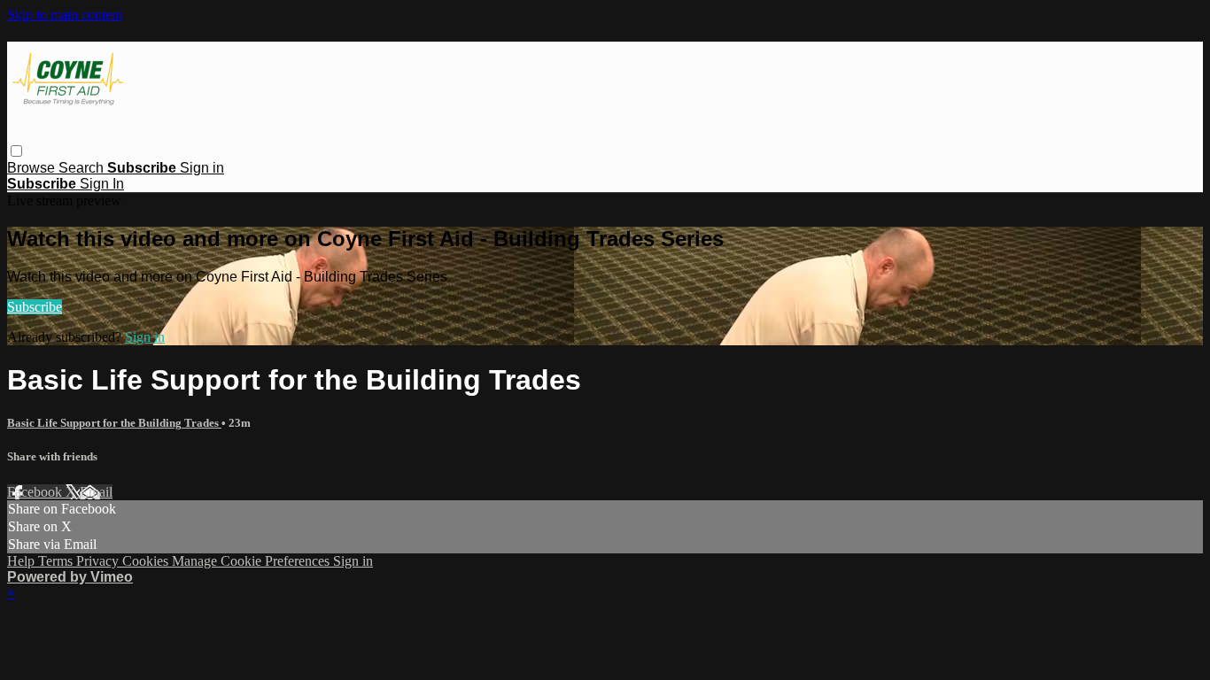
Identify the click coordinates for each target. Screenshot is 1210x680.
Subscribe (34, 306)
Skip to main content (64, 14)
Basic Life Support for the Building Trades (114, 422)
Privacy (99, 560)
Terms (57, 560)
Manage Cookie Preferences (252, 560)
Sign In (102, 183)
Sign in (202, 167)
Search (82, 167)
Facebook (36, 491)
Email (96, 491)
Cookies (147, 560)
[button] (16, 151)
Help (22, 560)
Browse (32, 167)
